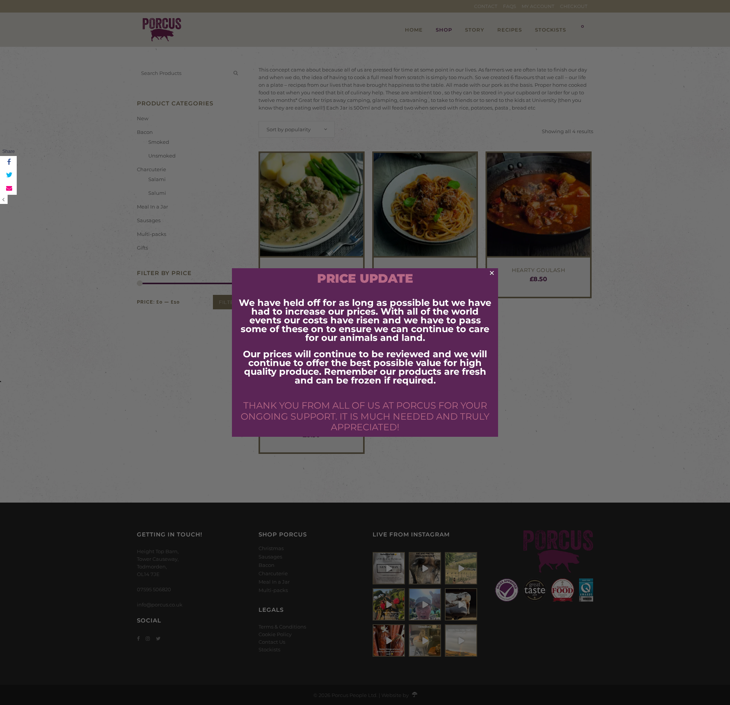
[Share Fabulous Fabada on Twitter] (8, 175)
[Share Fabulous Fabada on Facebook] (8, 162)
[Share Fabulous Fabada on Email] (8, 188)
